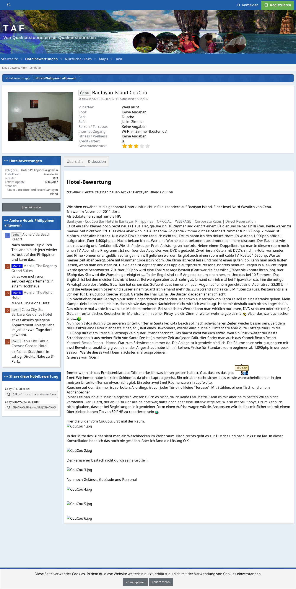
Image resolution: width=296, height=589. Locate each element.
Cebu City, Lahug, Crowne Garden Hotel (30, 343)
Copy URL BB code (17, 389)
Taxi (118, 59)
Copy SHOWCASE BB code (21, 402)
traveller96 (89, 99)
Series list (35, 68)
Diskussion (97, 161)
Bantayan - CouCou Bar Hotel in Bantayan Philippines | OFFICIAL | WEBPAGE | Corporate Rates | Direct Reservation (161, 221)
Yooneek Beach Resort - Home (91, 342)
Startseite (9, 59)
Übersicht (75, 161)
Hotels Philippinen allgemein (39, 170)
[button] (21, 59)
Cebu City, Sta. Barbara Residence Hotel (31, 312)
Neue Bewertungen (14, 68)
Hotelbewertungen (41, 59)
